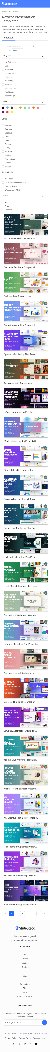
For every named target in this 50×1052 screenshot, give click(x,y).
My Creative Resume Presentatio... (21, 817)
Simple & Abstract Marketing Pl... (20, 730)
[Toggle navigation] (46, 3)
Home (4, 11)
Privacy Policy (11, 1038)
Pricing (25, 958)
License (25, 963)
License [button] (5, 196)
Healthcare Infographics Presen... (20, 846)
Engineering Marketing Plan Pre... (20, 528)
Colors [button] (4, 101)
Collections (25, 984)
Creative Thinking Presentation (19, 701)
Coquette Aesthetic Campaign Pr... (21, 267)
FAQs (25, 992)
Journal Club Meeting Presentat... (20, 759)
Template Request (25, 996)
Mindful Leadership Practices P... (20, 238)
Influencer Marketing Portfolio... (20, 412)
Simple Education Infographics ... (20, 470)
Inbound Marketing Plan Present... (21, 643)
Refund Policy (25, 1038)
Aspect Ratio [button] (7, 172)
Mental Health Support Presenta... (21, 788)
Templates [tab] (7, 37)
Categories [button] (6, 55)
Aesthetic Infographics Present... (20, 614)
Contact (25, 967)
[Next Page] (44, 913)
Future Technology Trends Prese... (20, 904)
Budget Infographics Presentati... (20, 325)
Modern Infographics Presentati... (20, 441)
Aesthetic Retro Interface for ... (19, 672)
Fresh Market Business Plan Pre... (20, 585)
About (25, 954)
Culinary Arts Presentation (17, 296)
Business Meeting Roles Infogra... (20, 499)
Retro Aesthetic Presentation (18, 383)
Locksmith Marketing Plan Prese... (20, 557)
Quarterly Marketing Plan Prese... (20, 354)
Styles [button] (4, 119)
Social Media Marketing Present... (20, 875)
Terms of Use (39, 1038)
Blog (25, 988)
